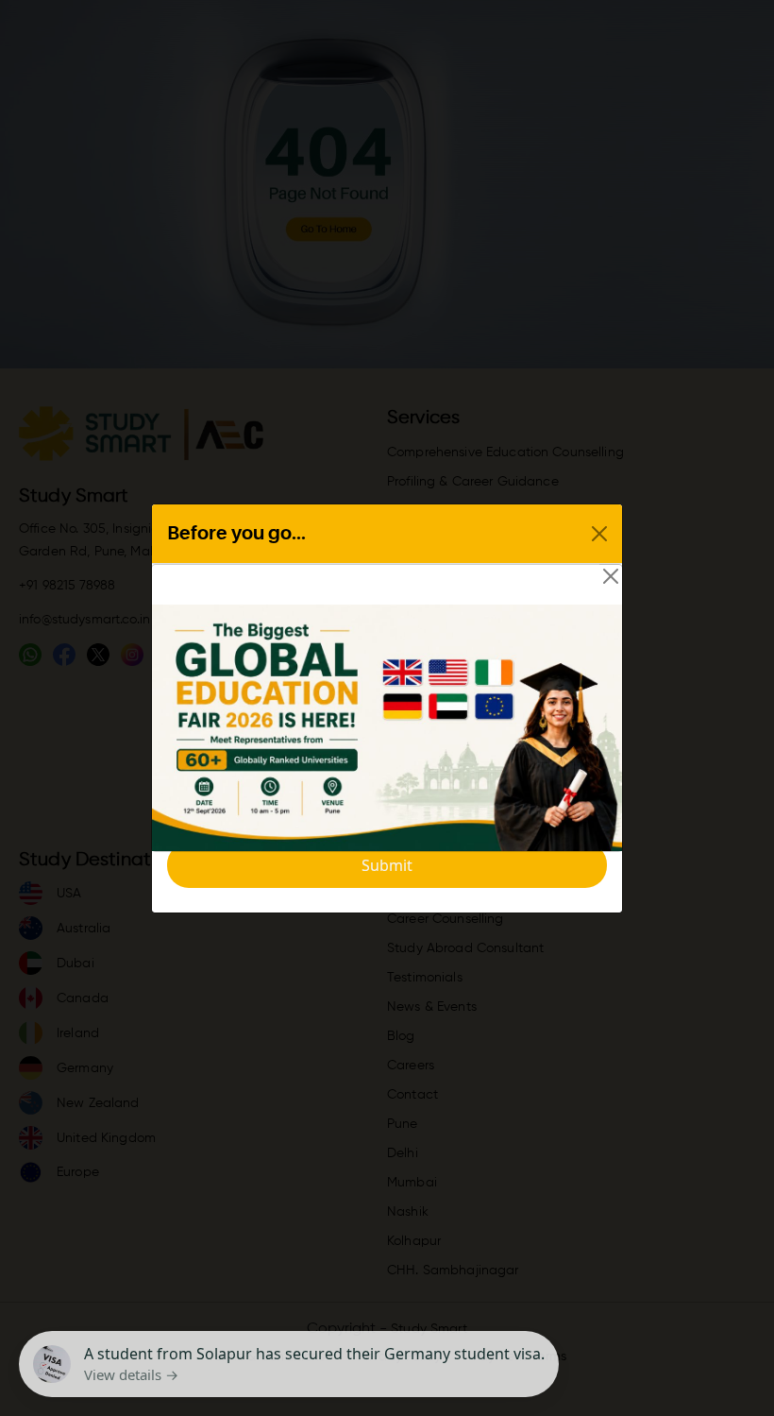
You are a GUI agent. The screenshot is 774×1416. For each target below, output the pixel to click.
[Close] (610, 576)
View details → (131, 1374)
